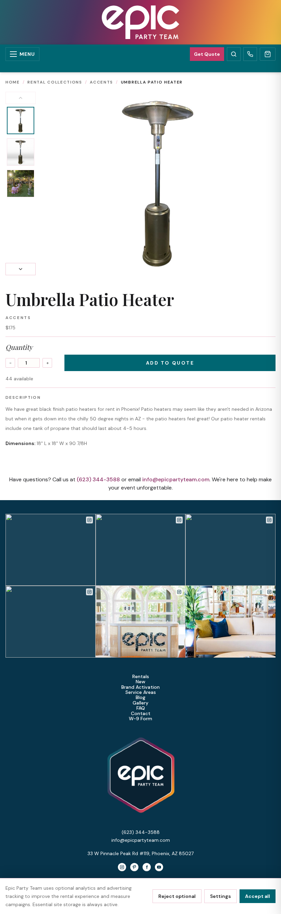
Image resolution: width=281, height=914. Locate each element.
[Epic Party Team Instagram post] (50, 550)
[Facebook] (147, 867)
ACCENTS (101, 82)
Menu (27, 54)
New (140, 681)
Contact (140, 713)
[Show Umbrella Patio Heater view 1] (20, 120)
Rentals (140, 676)
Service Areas (140, 692)
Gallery (140, 703)
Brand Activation (140, 687)
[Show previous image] (20, 98)
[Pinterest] (134, 867)
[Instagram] (122, 867)
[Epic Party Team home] (140, 22)
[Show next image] (20, 269)
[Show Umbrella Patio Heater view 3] (20, 183)
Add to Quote (170, 363)
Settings (220, 896)
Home (12, 82)
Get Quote (207, 54)
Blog (140, 697)
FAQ (140, 708)
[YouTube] (159, 867)
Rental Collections (54, 82)
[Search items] (234, 54)
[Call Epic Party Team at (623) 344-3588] (250, 54)
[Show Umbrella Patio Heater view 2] (20, 152)
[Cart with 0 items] (268, 54)
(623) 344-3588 (98, 479)
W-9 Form (140, 718)
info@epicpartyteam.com (175, 479)
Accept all (257, 896)
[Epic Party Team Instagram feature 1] (141, 622)
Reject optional (177, 896)
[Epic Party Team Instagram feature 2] (230, 622)
